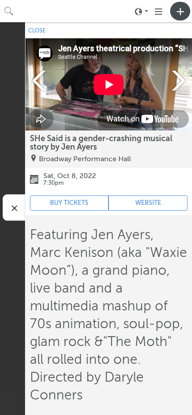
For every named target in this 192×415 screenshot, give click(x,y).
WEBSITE (148, 202)
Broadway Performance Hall (85, 159)
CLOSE (37, 31)
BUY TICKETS (69, 202)
